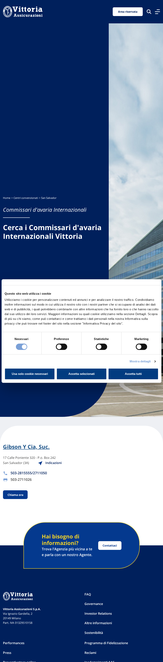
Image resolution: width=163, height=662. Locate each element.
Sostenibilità (93, 633)
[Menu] (157, 11)
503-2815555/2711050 (29, 473)
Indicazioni (53, 463)
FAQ (87, 594)
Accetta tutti (133, 373)
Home (6, 198)
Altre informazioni (98, 623)
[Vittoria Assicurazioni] (23, 11)
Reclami (90, 653)
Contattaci (110, 545)
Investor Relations (98, 613)
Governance (93, 604)
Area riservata (127, 11)
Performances (13, 643)
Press (7, 653)
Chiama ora (15, 494)
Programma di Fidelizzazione (106, 643)
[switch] (61, 347)
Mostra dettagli (140, 361)
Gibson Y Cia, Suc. (26, 447)
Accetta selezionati (81, 373)
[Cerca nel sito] (149, 12)
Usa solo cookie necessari (30, 373)
